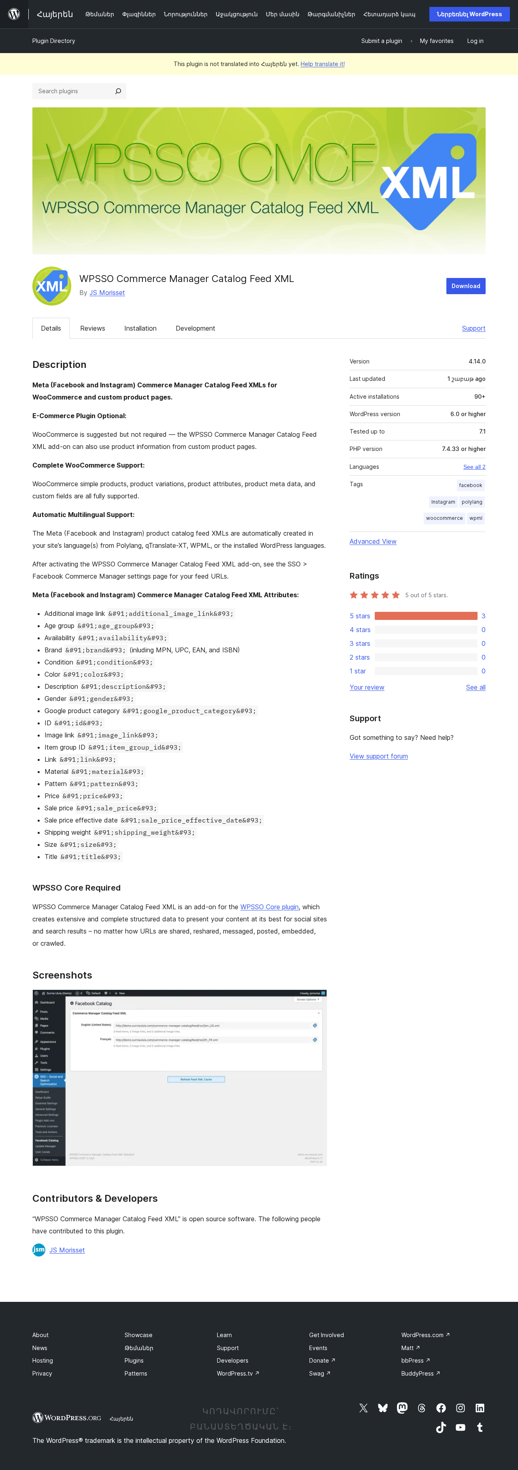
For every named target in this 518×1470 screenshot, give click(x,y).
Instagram (443, 502)
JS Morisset (107, 292)
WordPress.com (425, 1334)
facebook (470, 485)
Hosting (42, 1360)
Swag (320, 1373)
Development (195, 328)
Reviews (92, 328)
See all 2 (474, 467)
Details (51, 328)
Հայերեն (121, 1418)
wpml (475, 518)
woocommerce (444, 518)
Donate (322, 1360)
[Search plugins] (118, 91)
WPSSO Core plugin (269, 907)
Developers (232, 1360)
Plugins (134, 1360)
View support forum (379, 756)
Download (466, 285)
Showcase (139, 1334)
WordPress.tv (238, 1373)
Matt (410, 1347)
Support (474, 328)
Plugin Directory (53, 40)
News (39, 1347)
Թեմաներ (139, 1347)
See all (476, 687)
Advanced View (373, 541)
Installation (140, 328)
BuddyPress (421, 1373)
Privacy (42, 1373)
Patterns (136, 1373)
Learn (224, 1334)
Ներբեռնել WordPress (469, 14)
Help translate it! (323, 63)
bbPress (416, 1360)
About (40, 1334)
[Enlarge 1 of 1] (316, 1000)
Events (318, 1347)
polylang (472, 502)
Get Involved (326, 1334)
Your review (367, 687)
